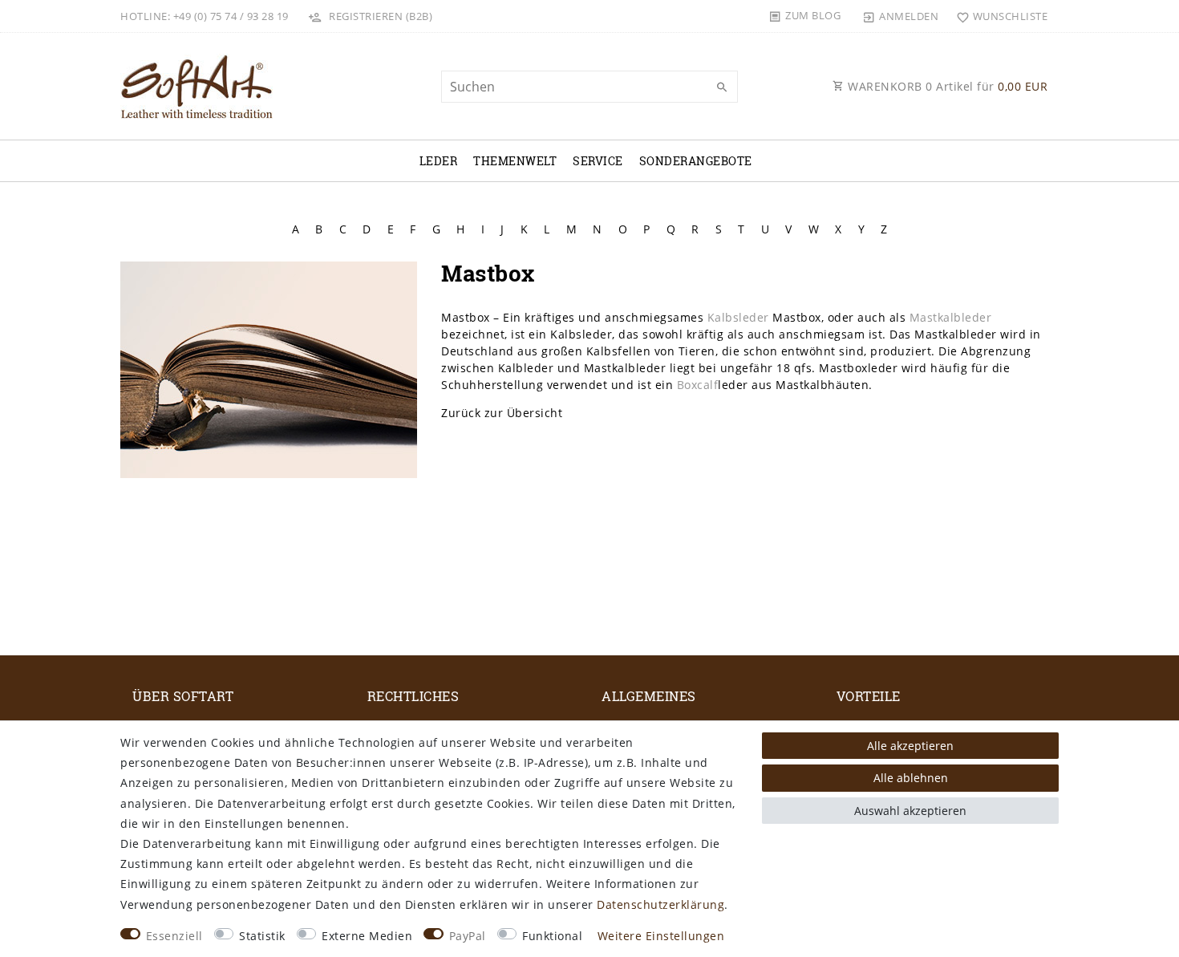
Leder (438, 160)
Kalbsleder (738, 317)
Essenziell (174, 935)
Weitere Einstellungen (661, 935)
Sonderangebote (695, 160)
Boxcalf (698, 384)
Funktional (552, 935)
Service (598, 160)
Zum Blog (813, 15)
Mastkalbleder (951, 317)
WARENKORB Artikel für (946, 86)
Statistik (262, 935)
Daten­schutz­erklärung (660, 904)
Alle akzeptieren (910, 745)
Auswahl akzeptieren (910, 810)
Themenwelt (515, 160)
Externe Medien (367, 935)
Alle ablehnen (910, 777)
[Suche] (722, 87)
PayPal (467, 935)
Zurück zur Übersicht (501, 412)
